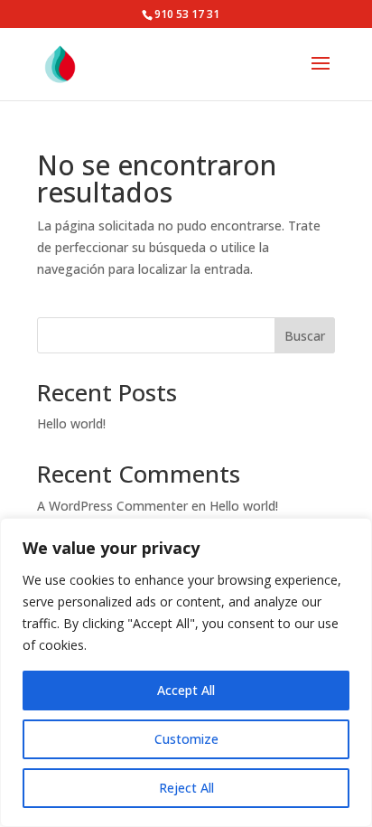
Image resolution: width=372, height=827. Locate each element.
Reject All (186, 787)
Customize (186, 738)
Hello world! (71, 423)
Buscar (304, 335)
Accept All (186, 690)
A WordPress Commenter (112, 505)
